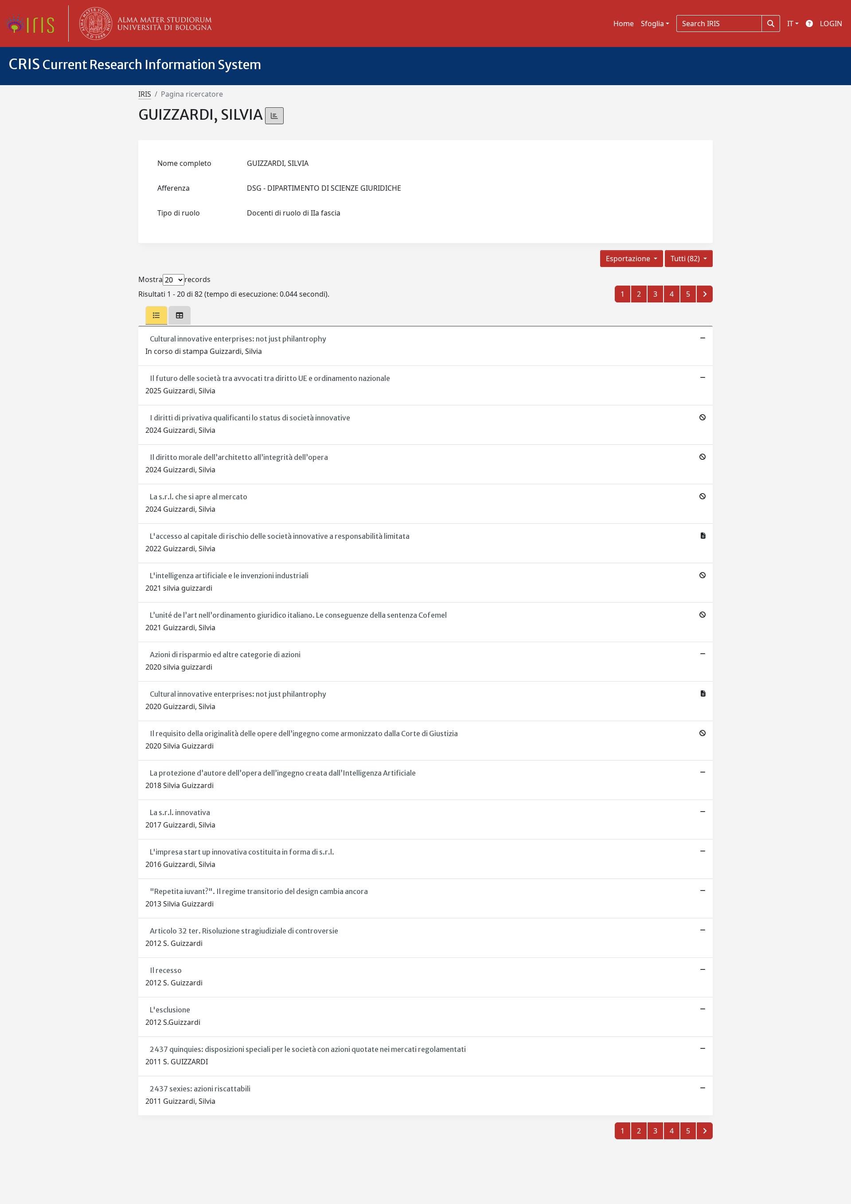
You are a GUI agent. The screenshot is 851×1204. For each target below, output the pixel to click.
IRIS (144, 94)
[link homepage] (33, 23)
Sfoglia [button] (652, 23)
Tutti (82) (686, 258)
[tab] (156, 315)
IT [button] (790, 23)
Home (623, 23)
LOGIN (831, 23)
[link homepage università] (143, 23)
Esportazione (629, 258)
